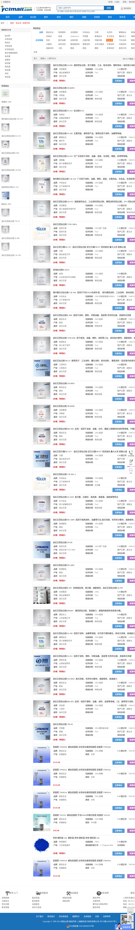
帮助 (124, 2)
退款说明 (66, 901)
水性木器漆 (99, 44)
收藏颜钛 (6, 2)
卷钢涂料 (86, 44)
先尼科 (109, 32)
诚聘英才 (76, 916)
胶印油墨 (62, 40)
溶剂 (6, 74)
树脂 (84, 17)
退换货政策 (67, 898)
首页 (8, 17)
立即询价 (118, 81)
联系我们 (51, 916)
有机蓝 (7, 67)
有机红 (7, 43)
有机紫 (7, 63)
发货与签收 (36, 907)
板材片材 (122, 48)
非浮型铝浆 (9, 49)
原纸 (84, 48)
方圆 (96, 32)
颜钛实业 (50, 32)
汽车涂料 (122, 40)
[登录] (110, 2)
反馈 (130, 920)
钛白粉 (66, 11)
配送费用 (35, 901)
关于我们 (39, 916)
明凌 (71, 11)
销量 (42, 58)
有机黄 (7, 56)
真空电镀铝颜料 (11, 53)
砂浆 (35, 52)
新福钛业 (98, 36)
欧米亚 (79, 11)
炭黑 (74, 11)
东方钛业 (110, 36)
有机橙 (7, 70)
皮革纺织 (110, 48)
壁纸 (72, 48)
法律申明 (106, 916)
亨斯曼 (85, 36)
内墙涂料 (122, 44)
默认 (35, 58)
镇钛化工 (122, 36)
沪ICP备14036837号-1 (108, 921)
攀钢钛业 (122, 32)
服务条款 (96, 907)
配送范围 (35, 898)
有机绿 (7, 77)
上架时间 (50, 58)
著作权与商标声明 (100, 904)
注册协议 (5, 901)
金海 (60, 36)
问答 (97, 916)
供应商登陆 (63, 916)
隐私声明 (96, 898)
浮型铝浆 (8, 46)
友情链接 (87, 916)
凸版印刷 (86, 40)
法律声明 (96, 901)
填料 (71, 17)
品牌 (20, 17)
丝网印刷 (74, 40)
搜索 (109, 8)
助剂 (59, 17)
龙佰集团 (74, 32)
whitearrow (74, 36)
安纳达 (49, 36)
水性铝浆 (8, 39)
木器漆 (49, 44)
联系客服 (5, 907)
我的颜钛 (127, 8)
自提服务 (35, 904)
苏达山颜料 (91, 11)
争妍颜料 (62, 32)
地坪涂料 (62, 44)
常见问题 (5, 904)
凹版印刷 (98, 40)
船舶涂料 (50, 48)
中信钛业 (86, 32)
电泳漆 (109, 40)
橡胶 (96, 48)
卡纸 (60, 48)
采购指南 (5, 898)
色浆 (48, 40)
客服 (130, 912)
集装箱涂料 (75, 44)
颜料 (46, 17)
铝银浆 (84, 11)
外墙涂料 (110, 44)
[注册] (116, 2)
